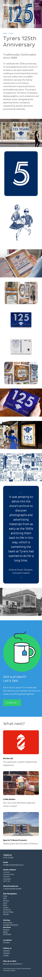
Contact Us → (12, 703)
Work (5, 898)
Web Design (7, 934)
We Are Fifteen (8, 912)
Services (6, 900)
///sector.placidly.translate (12, 888)
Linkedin (6, 955)
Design (5, 932)
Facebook (6, 950)
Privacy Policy (7, 922)
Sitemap (6, 914)
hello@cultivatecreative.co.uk (13, 865)
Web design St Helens (9, 970)
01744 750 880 (8, 857)
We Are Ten (7, 909)
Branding (6, 929)
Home (5, 896)
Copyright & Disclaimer (10, 925)
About (5, 903)
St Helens (6, 942)
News (5, 905)
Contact (6, 907)
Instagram (6, 953)
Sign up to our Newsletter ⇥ (12, 964)
